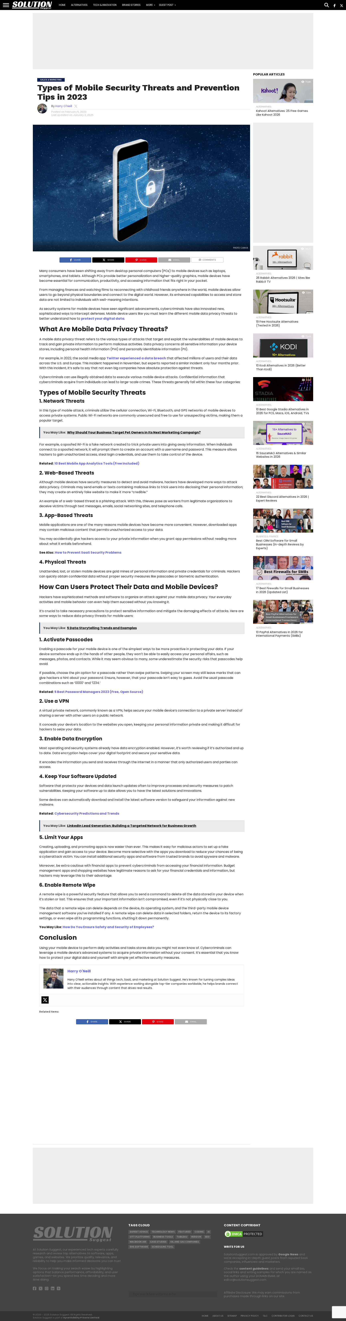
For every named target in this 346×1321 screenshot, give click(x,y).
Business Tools (163, 1237)
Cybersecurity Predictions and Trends (86, 813)
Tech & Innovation (105, 5)
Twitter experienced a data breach (136, 358)
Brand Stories (131, 5)
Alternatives (79, 5)
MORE (149, 5)
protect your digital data (102, 318)
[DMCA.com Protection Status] (244, 1237)
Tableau (182, 1237)
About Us (217, 1315)
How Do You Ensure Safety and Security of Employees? (108, 927)
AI (208, 1232)
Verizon (196, 1237)
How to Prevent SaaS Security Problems (88, 552)
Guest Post (166, 5)
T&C (265, 1315)
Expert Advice (139, 1232)
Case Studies (158, 1242)
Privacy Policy (250, 1315)
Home (62, 5)
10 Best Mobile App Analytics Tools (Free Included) (96, 463)
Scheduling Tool (162, 1247)
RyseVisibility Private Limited (81, 1317)
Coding (199, 1232)
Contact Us (306, 1315)
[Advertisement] (173, 41)
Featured (184, 1232)
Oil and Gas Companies (184, 1242)
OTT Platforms (140, 1237)
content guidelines (254, 1269)
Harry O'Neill (63, 106)
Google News (288, 1254)
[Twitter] (45, 1000)
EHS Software (139, 1247)
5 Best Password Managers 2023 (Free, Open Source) (98, 692)
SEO (207, 1237)
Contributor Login (283, 1315)
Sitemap (232, 1315)
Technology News (163, 1232)
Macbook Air (138, 1242)
